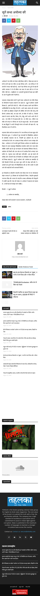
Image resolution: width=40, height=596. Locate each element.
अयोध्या (9, 206)
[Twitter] (9, 21)
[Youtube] (31, 537)
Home (4, 8)
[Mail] (14, 537)
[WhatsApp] (18, 21)
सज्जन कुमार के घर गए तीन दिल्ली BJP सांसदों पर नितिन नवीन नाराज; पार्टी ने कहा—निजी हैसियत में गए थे (18, 313)
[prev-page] (3, 302)
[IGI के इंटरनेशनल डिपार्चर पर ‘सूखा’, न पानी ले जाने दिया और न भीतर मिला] (7, 274)
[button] (3, 3)
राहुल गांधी (21, 587)
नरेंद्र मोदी (27, 587)
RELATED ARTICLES (9, 267)
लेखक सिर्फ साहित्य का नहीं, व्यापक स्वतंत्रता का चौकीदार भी (29, 232)
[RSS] (20, 537)
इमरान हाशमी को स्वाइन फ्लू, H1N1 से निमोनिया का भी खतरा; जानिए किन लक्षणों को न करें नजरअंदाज (20, 322)
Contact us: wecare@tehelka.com (24, 532)
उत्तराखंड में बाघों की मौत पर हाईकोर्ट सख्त (9, 232)
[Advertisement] (17, 399)
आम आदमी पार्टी (13, 587)
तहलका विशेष (10, 8)
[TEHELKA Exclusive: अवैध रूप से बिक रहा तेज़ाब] (7, 284)
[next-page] (6, 302)
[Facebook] (4, 21)
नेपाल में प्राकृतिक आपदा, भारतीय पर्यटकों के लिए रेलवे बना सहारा (19, 373)
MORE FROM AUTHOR (26, 267)
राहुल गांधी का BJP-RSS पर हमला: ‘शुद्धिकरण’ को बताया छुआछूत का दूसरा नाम (20, 348)
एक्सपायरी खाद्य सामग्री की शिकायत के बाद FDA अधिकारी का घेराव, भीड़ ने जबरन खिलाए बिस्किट (20, 365)
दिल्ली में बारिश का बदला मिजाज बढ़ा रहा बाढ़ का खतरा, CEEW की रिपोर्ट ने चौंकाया (25, 294)
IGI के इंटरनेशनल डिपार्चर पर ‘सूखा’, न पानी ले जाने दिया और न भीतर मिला (20, 356)
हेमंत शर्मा (5, 16)
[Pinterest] (13, 21)
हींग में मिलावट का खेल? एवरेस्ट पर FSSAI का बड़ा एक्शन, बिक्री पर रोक (20, 331)
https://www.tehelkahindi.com (20, 257)
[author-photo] (20, 251)
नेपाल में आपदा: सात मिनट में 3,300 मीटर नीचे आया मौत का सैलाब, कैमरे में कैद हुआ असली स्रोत (19, 339)
